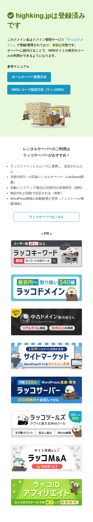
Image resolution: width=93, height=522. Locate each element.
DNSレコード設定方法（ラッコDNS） (39, 89)
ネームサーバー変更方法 (29, 77)
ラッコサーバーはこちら (46, 217)
